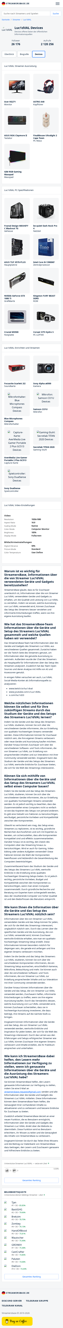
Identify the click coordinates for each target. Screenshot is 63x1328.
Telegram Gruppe (37, 1300)
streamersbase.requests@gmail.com (22, 1091)
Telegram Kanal (12, 1305)
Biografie (24, 54)
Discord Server (12, 1300)
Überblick (9, 54)
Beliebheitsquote (15, 1191)
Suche (56, 13)
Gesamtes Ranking (31, 1180)
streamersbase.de (17, 3)
